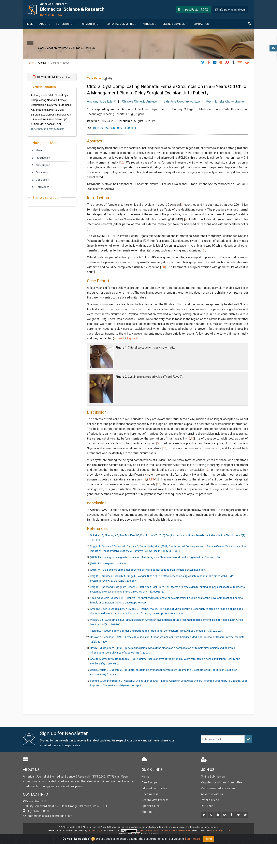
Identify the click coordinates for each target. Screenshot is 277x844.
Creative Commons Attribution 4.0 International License (164, 830)
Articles (148, 23)
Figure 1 (119, 338)
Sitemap (147, 811)
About (43, 23)
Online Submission (174, 23)
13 (152, 479)
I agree (208, 839)
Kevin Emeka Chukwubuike (225, 101)
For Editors (64, 23)
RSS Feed (207, 806)
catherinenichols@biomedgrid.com (49, 815)
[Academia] (238, 815)
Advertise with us (212, 794)
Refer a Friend (210, 800)
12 (207, 469)
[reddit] (245, 815)
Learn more (192, 838)
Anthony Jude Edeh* (101, 101)
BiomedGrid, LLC (96, 830)
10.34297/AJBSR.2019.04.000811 (47, 129)
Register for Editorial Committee (221, 782)
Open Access (150, 794)
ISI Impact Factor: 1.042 (193, 9)
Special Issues (151, 806)
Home (29, 23)
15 (156, 479)
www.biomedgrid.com (219, 830)
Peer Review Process (155, 800)
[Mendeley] (225, 815)
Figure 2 (132, 338)
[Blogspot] (218, 815)
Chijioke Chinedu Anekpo (139, 101)
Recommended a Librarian (218, 788)
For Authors (89, 23)
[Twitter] (204, 815)
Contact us (201, 23)
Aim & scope (150, 782)
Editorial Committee (120, 23)
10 (98, 272)
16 (158, 484)
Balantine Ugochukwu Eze (181, 101)
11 (164, 448)
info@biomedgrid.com (232, 9)
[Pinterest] (211, 815)
